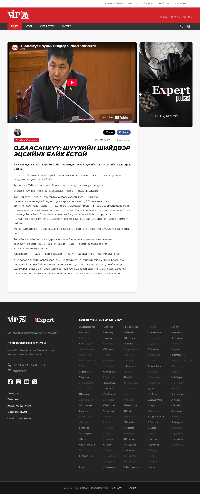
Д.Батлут (83, 439)
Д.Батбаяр (84, 422)
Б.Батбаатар (85, 416)
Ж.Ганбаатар (109, 405)
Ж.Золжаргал (129, 366)
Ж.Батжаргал (85, 433)
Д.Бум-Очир (108, 377)
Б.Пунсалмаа (154, 371)
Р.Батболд (84, 427)
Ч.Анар (82, 366)
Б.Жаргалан (128, 343)
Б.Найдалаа (128, 450)
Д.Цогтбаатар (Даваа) (181, 360)
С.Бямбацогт (109, 388)
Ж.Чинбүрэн (176, 377)
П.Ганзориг (108, 427)
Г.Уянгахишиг (177, 332)
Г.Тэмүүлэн (153, 450)
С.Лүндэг (127, 394)
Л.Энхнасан (176, 410)
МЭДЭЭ (14, 26)
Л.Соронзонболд (156, 416)
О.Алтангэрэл (85, 332)
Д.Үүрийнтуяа (177, 337)
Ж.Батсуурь (84, 450)
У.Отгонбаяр (154, 354)
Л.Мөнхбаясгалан (131, 416)
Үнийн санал (13, 399)
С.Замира (127, 354)
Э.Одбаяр (152, 343)
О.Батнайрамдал (87, 444)
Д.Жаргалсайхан (131, 349)
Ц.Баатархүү (85, 388)
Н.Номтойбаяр (155, 337)
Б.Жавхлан (128, 332)
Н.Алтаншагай (85, 343)
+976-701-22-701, (20, 365)
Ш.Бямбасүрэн (109, 382)
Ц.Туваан (152, 427)
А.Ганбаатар (108, 410)
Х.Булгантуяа (109, 371)
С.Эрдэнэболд (178, 439)
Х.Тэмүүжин (153, 444)
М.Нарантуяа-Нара (132, 467)
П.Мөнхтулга (129, 433)
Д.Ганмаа (107, 433)
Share (125, 132)
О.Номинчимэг (154, 332)
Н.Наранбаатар (130, 455)
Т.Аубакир (84, 377)
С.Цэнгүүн (175, 371)
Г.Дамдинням (109, 461)
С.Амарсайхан (85, 354)
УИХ (130, 3)
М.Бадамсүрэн (85, 394)
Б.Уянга (174, 326)
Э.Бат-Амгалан (86, 399)
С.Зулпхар (127, 371)
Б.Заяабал (128, 360)
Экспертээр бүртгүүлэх (19, 405)
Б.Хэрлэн (175, 349)
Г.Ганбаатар (108, 416)
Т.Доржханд (109, 467)
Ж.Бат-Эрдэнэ (85, 405)
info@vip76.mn (19, 370)
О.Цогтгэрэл (177, 366)
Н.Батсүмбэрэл (86, 455)
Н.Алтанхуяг (84, 337)
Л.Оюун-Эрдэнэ (155, 366)
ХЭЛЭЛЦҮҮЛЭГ (47, 26)
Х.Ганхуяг (107, 444)
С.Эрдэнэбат (177, 433)
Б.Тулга (151, 433)
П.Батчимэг (108, 326)
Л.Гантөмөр (108, 439)
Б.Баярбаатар (109, 337)
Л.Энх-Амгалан (178, 394)
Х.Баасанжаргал (86, 382)
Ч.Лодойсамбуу (130, 382)
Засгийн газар (145, 3)
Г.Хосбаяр (176, 343)
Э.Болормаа (108, 366)
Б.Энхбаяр (176, 405)
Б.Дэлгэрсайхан (130, 326)
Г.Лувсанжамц (129, 388)
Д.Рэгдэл (152, 388)
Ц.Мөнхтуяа (128, 439)
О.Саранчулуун (155, 405)
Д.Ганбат (107, 422)
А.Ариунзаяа (85, 371)
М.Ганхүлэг (108, 450)
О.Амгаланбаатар (87, 360)
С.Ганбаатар (108, 399)
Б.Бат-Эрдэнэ (85, 410)
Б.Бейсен (107, 354)
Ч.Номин (152, 326)
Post (111, 132)
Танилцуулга (14, 393)
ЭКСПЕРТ (66, 26)
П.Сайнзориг (153, 394)
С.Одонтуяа (153, 349)
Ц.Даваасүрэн (109, 455)
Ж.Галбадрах (109, 394)
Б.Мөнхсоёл (128, 427)
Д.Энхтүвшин (177, 422)
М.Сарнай (152, 410)
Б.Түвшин (152, 439)
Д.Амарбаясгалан (87, 349)
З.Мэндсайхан (129, 444)
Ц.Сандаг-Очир (155, 399)
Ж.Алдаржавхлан (87, 326)
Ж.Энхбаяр (176, 399)
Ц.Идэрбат (128, 377)
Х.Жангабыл (129, 337)
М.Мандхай (128, 399)
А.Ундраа (152, 455)
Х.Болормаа (108, 360)
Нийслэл (165, 3)
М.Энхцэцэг (176, 427)
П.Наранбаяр (129, 461)
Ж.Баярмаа (108, 343)
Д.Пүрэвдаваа (154, 377)
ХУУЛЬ (29, 26)
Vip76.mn (116, 487)
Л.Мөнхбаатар (130, 405)
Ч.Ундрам (152, 461)
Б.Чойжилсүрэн (178, 382)
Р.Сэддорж (153, 422)
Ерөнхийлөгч (114, 3)
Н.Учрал (151, 467)
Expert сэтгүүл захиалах (19, 418)
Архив (132, 487)
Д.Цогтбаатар (178, 354)
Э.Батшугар (108, 332)
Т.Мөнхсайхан (130, 422)
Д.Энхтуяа (176, 416)
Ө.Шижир (175, 388)
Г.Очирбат (153, 360)
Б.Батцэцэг (84, 467)
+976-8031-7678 (37, 365)
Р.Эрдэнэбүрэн (178, 444)
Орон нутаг (183, 3)
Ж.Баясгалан (109, 349)
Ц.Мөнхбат (128, 410)
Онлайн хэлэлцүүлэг (17, 412)
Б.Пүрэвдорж (154, 382)
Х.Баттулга (84, 461)
